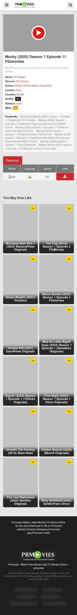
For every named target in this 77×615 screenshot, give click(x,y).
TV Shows (19, 77)
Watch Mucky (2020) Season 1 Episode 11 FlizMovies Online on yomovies (38, 146)
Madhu (35, 85)
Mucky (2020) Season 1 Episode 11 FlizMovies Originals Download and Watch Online (35, 123)
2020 (19, 103)
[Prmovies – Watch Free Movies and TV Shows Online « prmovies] (25, 5)
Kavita (26, 85)
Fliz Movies (22, 81)
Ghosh (18, 85)
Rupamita (45, 85)
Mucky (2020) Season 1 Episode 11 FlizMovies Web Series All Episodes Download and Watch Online (38, 137)
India (19, 90)
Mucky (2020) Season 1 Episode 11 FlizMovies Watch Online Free (34, 132)
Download (12, 160)
